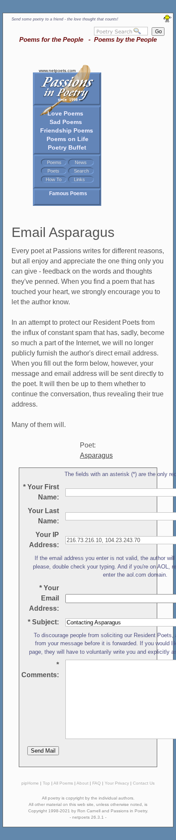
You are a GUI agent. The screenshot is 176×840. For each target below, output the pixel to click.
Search (81, 170)
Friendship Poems (66, 130)
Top (46, 783)
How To (54, 179)
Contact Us (144, 783)
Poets (53, 170)
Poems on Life (67, 139)
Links (79, 179)
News (81, 162)
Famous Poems (68, 193)
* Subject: (43, 622)
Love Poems (65, 113)
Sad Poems (66, 121)
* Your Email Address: (44, 598)
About (82, 783)
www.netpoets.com (57, 70)
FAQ (96, 783)
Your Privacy (117, 783)
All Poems (63, 783)
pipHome (30, 783)
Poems (54, 162)
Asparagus (96, 455)
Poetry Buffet (67, 147)
